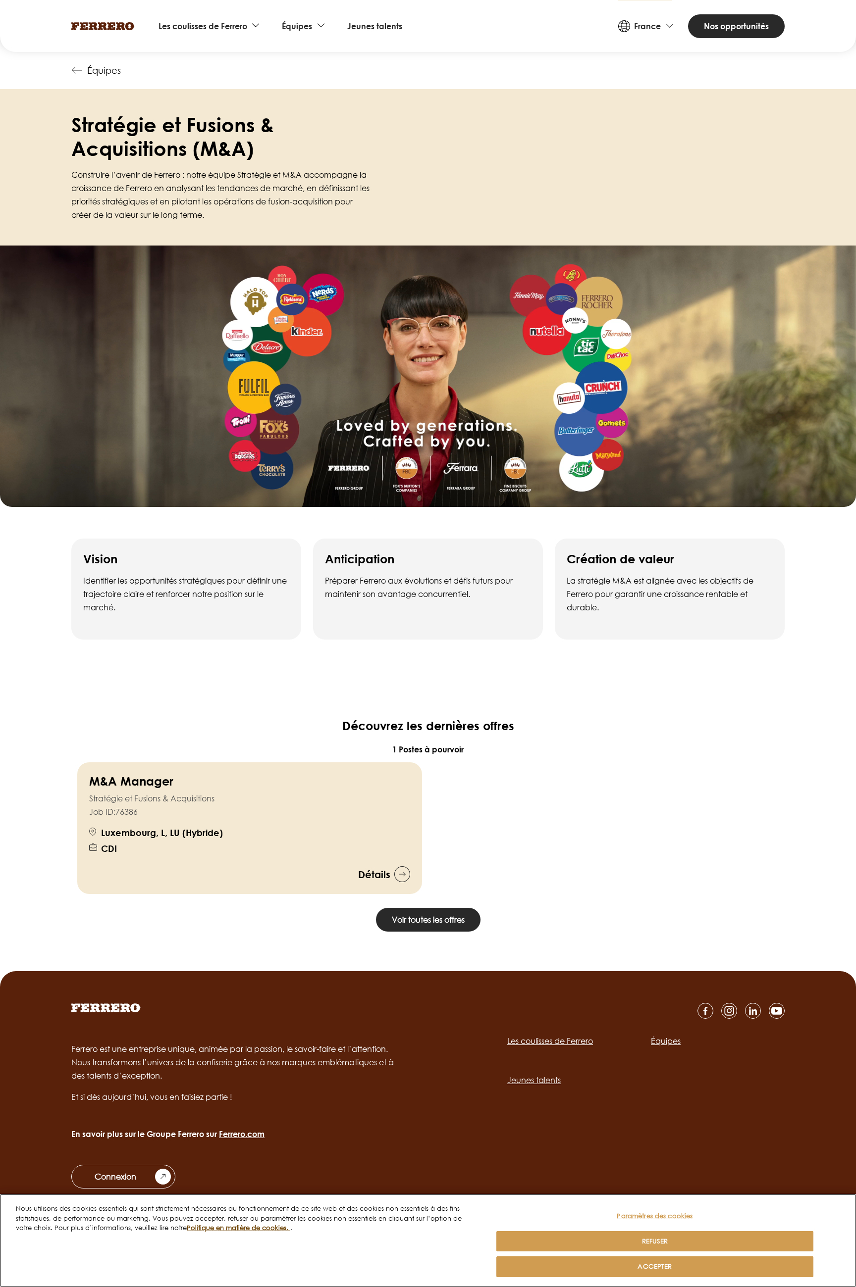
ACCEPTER (655, 1266)
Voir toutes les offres (428, 920)
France (647, 26)
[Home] (103, 26)
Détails (374, 874)
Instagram (729, 1011)
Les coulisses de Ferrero (203, 26)
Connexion (115, 1177)
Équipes (297, 26)
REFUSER (655, 1241)
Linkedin (753, 1011)
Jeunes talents (374, 26)
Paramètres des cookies (655, 1216)
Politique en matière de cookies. (238, 1228)
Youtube (777, 1011)
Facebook (705, 1011)
